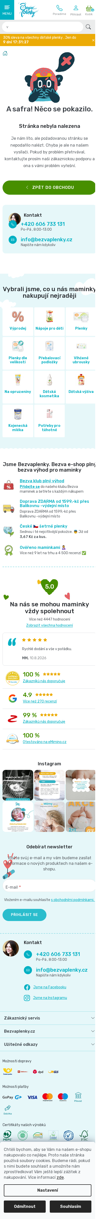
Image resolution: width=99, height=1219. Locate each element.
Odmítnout (25, 1206)
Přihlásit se (24, 921)
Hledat (88, 27)
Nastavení (47, 1190)
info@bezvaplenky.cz (46, 239)
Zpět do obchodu (51, 187)
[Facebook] (45, 994)
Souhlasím (70, 1206)
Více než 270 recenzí (40, 706)
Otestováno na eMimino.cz (45, 746)
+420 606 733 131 (59, 10)
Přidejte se (29, 491)
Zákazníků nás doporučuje (44, 685)
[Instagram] (45, 1004)
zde (60, 1177)
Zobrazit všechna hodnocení (47, 630)
